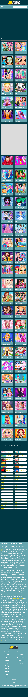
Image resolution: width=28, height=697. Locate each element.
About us (21, 660)
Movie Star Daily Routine (8, 66)
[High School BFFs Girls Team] (7, 78)
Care (15, 502)
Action (21, 463)
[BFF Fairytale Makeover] (20, 423)
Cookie (21, 654)
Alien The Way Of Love (21, 208)
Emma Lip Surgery (7, 248)
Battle (16, 491)
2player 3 (22, 452)
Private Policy (21, 657)
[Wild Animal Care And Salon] (20, 91)
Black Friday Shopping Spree (9, 426)
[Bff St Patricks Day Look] (20, 178)
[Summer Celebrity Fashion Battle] (7, 119)
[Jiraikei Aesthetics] (20, 396)
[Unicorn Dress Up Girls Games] (7, 369)
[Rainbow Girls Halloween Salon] (20, 437)
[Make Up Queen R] (20, 64)
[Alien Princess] (7, 205)
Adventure (17, 476)
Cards (2, 488)
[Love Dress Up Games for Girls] (7, 328)
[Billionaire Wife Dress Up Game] (20, 78)
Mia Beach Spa (6, 194)
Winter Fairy (18, 221)
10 (21, 445)
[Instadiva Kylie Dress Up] (20, 287)
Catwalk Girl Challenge (21, 385)
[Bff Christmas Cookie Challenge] (20, 328)
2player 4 (8, 455)
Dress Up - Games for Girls (9, 439)
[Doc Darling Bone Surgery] (7, 382)
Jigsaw (16, 479)
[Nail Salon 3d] (20, 119)
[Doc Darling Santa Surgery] (20, 355)
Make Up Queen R (20, 66)
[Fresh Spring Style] (7, 105)
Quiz (15, 497)
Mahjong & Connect (6, 497)
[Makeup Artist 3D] (7, 91)
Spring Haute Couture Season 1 (10, 167)
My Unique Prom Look (21, 276)
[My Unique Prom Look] (20, 273)
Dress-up (3, 482)
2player (3, 640)
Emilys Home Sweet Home (9, 303)
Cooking (22, 470)
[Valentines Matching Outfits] (20, 260)
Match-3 (3, 485)
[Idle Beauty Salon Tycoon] (20, 164)
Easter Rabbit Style (7, 180)
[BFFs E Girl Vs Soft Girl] (20, 105)
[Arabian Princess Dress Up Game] (7, 396)
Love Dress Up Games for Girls (10, 330)
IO (6, 466)
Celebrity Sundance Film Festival (10, 262)
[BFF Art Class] (20, 301)
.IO (15, 482)
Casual (2, 473)
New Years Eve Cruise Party (9, 317)
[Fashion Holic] (7, 410)
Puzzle (8, 463)
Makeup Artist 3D (6, 94)
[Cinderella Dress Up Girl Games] (20, 342)
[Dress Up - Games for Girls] (7, 437)
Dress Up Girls (19, 317)
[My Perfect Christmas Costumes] (7, 355)
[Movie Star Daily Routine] (7, 64)
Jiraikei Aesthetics (20, 398)
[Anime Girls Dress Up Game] (7, 287)
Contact (21, 663)
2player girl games (17, 598)
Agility (16, 485)
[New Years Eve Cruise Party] (7, 314)
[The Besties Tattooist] (20, 246)
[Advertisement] (14, 24)
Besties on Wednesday (8, 221)
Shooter (16, 488)
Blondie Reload (6, 344)
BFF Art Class (18, 303)
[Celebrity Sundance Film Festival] (7, 260)
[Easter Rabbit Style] (7, 178)
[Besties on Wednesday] (7, 219)
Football (3, 491)
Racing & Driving (18, 473)
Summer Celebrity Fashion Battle (11, 121)
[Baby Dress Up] (20, 50)
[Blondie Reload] (7, 342)
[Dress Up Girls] (20, 314)
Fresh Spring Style (7, 107)
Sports (21, 466)
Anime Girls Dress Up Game (9, 289)
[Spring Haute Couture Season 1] (7, 164)
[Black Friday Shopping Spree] (7, 423)
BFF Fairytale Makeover (21, 426)
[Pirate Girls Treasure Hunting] (20, 192)
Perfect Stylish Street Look (9, 53)
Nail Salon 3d (18, 121)
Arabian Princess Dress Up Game (11, 398)
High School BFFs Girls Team (9, 80)
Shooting (8, 470)
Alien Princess (6, 208)
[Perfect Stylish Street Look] (7, 50)
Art (15, 494)
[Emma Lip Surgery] (7, 246)
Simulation (3, 476)
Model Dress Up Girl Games (9, 235)
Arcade (21, 455)
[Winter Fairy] (20, 219)
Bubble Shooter (5, 494)
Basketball (3, 505)
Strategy (3, 499)
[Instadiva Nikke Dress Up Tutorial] (20, 410)
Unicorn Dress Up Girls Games (10, 371)
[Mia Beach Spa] (7, 192)
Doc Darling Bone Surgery (8, 385)
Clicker (16, 505)
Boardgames (17, 499)
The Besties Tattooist (21, 248)
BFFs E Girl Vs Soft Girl (21, 107)
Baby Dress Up (19, 53)
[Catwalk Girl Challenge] (20, 382)
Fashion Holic (5, 412)
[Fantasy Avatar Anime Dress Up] (20, 233)
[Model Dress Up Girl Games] (7, 233)
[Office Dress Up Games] (7, 273)
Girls (21, 459)
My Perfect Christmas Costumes (11, 357)
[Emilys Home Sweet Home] (7, 301)
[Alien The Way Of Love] (20, 205)
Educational (4, 502)
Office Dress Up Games (8, 276)
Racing (8, 459)
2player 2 (8, 452)
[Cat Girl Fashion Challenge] (20, 369)
